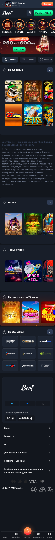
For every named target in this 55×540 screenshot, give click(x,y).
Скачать (47, 4)
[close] (2, 4)
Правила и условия (14, 461)
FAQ (6, 444)
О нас (7, 428)
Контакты (9, 436)
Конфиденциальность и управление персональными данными (23, 471)
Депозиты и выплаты (15, 452)
